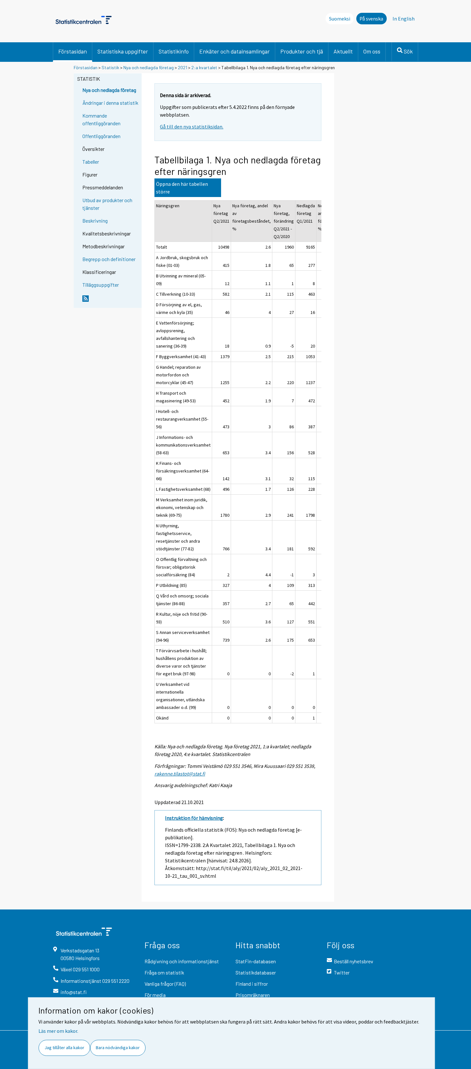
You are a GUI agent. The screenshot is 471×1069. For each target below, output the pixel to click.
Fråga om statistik (164, 972)
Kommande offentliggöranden (101, 119)
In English (403, 18)
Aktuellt (343, 51)
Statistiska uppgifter (122, 51)
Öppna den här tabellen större (182, 188)
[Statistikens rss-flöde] (110, 301)
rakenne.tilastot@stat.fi (179, 773)
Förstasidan (72, 51)
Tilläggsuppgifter (100, 285)
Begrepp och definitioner (109, 259)
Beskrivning (95, 221)
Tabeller (90, 162)
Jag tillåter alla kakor (64, 1047)
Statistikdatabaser (256, 972)
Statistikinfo (174, 51)
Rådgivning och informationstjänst (182, 961)
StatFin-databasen (256, 961)
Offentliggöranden (101, 136)
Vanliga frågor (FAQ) (165, 984)
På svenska (371, 18)
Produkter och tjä (301, 51)
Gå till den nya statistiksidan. (191, 126)
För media (155, 995)
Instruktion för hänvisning (194, 818)
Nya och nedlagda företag (148, 67)
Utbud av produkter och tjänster (107, 204)
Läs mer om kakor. (58, 1031)
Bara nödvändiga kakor (118, 1047)
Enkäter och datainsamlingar (234, 51)
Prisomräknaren (253, 995)
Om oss (371, 51)
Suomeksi (339, 18)
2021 (182, 67)
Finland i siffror (252, 984)
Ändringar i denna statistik (110, 103)
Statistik (110, 67)
